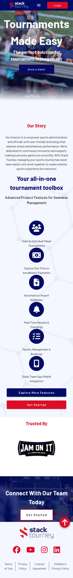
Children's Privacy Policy (60, 566)
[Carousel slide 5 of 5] (53, 472)
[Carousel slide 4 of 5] (44, 472)
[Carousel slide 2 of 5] (28, 472)
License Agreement (39, 566)
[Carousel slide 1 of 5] (20, 472)
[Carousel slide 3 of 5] (36, 472)
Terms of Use (8, 566)
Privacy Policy (22, 566)
